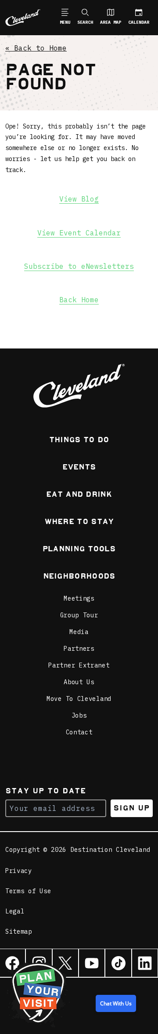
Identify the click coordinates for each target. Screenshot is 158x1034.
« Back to (36, 48)
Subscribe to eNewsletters (79, 266)
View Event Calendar (79, 232)
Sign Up (131, 808)
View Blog (79, 198)
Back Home (79, 299)
